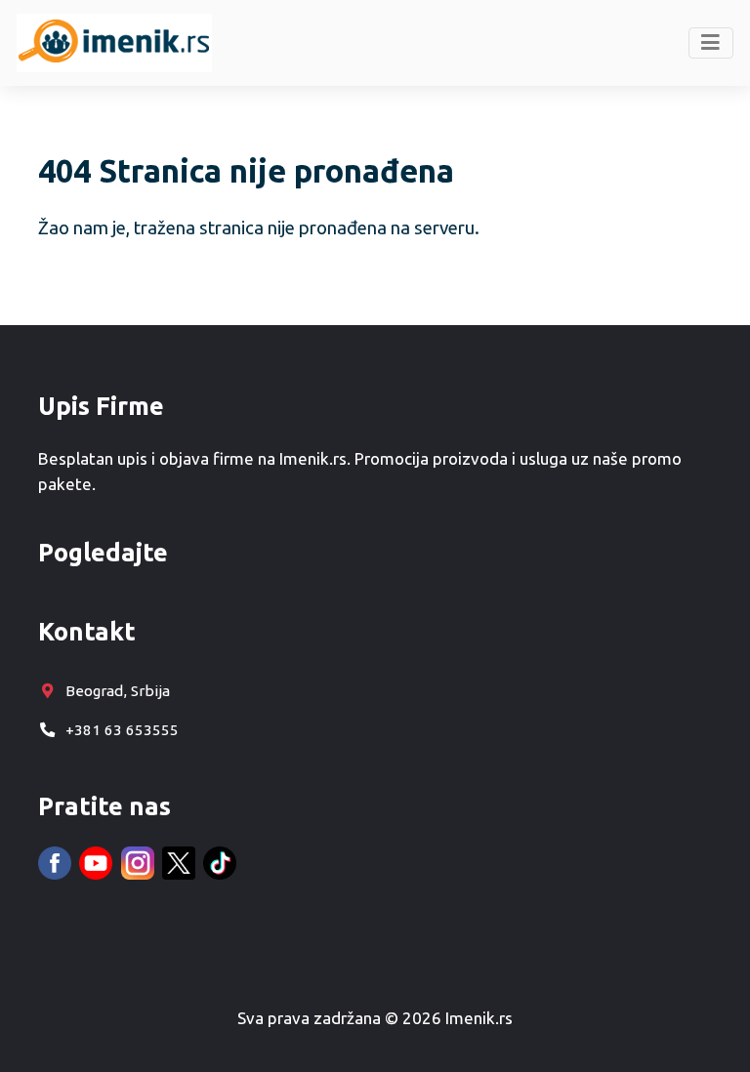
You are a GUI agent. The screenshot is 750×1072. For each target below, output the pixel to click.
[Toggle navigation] (711, 43)
